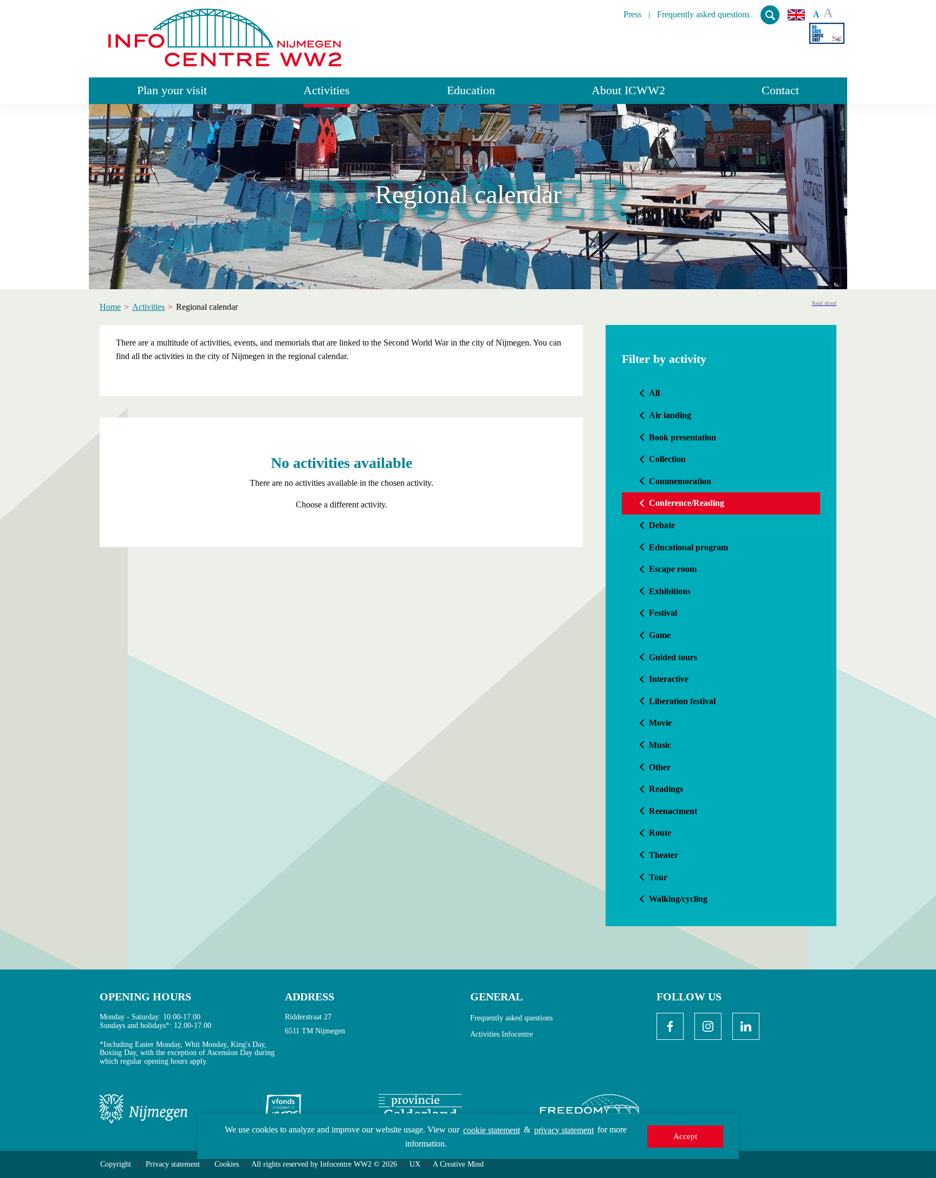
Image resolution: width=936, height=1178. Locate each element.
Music (660, 745)
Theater (663, 855)
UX (415, 1164)
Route (660, 832)
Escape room (673, 569)
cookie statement (491, 1130)
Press (632, 14)
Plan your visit (172, 90)
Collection (667, 459)
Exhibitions (670, 591)
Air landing (670, 415)
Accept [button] (685, 1136)
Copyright (115, 1164)
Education (471, 90)
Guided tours (673, 657)
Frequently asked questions (703, 14)
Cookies (226, 1164)
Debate (662, 525)
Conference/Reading (686, 502)
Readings (666, 788)
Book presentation (682, 437)
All (654, 393)
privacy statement (564, 1130)
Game (660, 635)
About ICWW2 (628, 90)
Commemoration (680, 481)
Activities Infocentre (501, 1034)
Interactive (668, 679)
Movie (660, 722)
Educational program (688, 547)
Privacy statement (173, 1164)
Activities (326, 90)
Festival (663, 612)
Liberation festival (682, 701)
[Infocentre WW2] (224, 33)
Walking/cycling (678, 898)
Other (660, 767)
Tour (658, 877)
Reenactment (673, 811)
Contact (780, 90)
